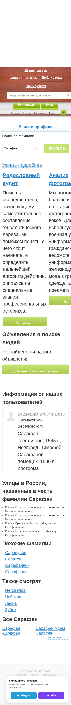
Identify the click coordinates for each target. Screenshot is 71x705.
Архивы (14, 113)
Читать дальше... (58, 637)
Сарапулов (15, 552)
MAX (53, 695)
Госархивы (40, 113)
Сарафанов (16, 571)
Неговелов (15, 590)
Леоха (11, 603)
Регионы (26, 113)
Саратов (13, 559)
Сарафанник (17, 565)
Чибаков (13, 596)
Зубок (10, 609)
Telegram (26, 695)
